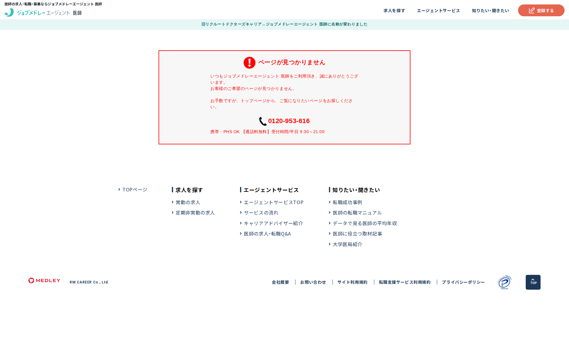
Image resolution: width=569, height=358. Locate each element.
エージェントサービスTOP (273, 202)
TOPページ (135, 189)
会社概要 (280, 282)
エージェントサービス (438, 10)
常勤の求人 (188, 202)
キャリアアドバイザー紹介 (273, 223)
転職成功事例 (347, 202)
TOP (533, 283)
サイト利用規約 (353, 282)
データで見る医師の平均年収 (365, 223)
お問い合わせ (313, 282)
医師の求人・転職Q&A (267, 233)
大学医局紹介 (347, 244)
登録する (545, 10)
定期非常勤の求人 (195, 212)
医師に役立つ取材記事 (357, 233)
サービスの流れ (261, 212)
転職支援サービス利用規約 (405, 282)
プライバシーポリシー (463, 282)
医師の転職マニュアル (357, 212)
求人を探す (394, 10)
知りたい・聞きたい (490, 10)
